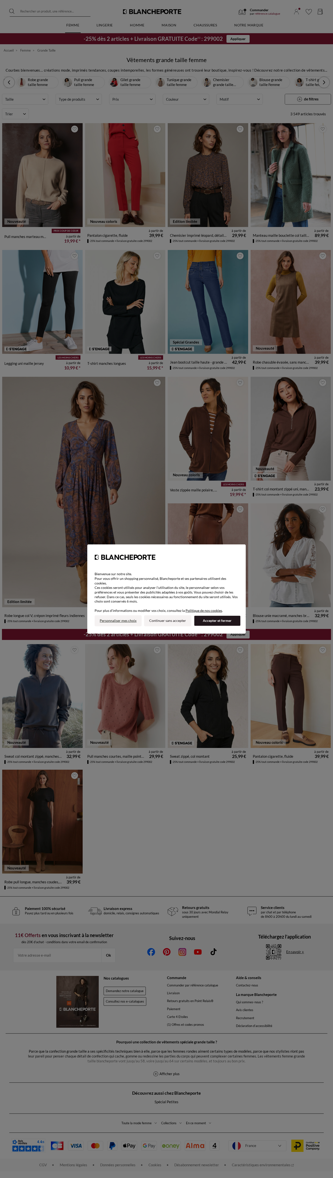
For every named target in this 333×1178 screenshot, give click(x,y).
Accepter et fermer (217, 620)
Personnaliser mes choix (118, 620)
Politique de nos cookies (204, 610)
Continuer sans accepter (167, 620)
